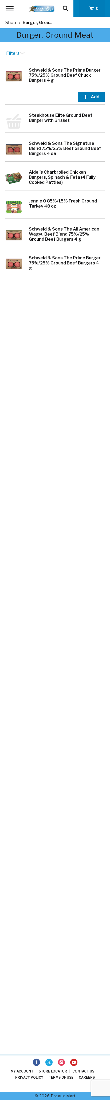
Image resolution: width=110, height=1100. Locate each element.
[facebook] (36, 1063)
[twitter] (49, 1063)
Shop (10, 22)
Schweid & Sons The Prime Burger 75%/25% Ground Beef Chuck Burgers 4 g (65, 75)
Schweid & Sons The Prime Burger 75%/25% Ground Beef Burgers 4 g (65, 263)
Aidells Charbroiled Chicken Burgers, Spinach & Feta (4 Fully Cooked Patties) (62, 177)
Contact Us (83, 1071)
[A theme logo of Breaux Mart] (41, 8)
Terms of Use (61, 1077)
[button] (91, 97)
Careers (87, 1077)
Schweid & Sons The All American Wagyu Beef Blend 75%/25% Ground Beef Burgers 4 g (64, 234)
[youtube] (73, 1063)
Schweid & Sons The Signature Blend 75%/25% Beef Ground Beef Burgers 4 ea (65, 148)
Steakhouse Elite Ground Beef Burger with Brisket (60, 118)
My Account (22, 1071)
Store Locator (53, 1071)
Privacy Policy (29, 1077)
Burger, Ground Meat (44, 22)
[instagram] (61, 1063)
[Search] (65, 6)
